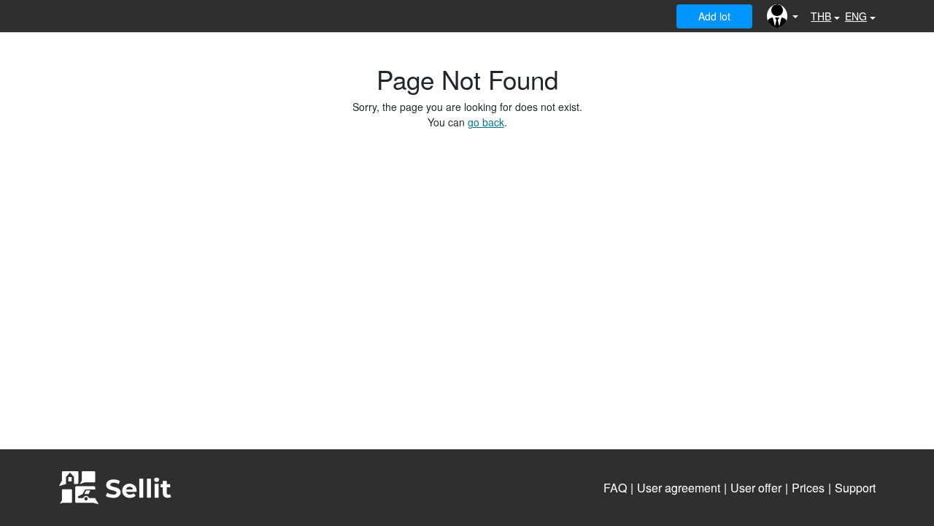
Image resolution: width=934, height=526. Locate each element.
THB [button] (821, 16)
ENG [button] (856, 16)
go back (486, 122)
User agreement (678, 487)
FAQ (615, 487)
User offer (755, 487)
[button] (783, 16)
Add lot (714, 16)
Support (855, 487)
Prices (808, 487)
